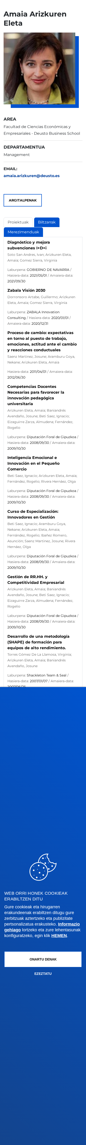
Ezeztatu (43, 974)
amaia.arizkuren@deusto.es (32, 175)
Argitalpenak (23, 200)
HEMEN (59, 935)
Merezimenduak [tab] (23, 232)
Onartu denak (43, 959)
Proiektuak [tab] (18, 222)
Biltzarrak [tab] (47, 222)
